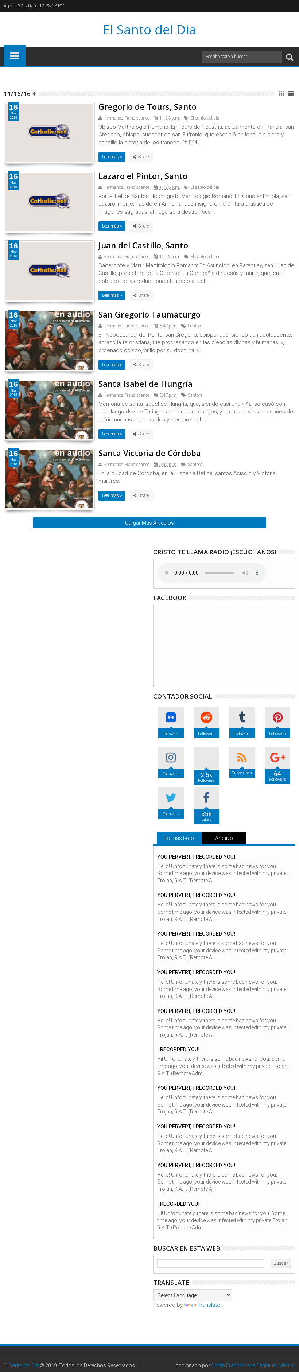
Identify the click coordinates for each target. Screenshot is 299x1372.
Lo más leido (179, 838)
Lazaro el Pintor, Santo (142, 175)
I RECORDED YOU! (178, 1049)
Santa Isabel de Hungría (145, 383)
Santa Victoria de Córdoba (149, 452)
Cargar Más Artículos (149, 523)
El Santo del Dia (149, 29)
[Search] (289, 57)
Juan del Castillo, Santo (143, 245)
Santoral (195, 326)
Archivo (224, 838)
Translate (209, 1305)
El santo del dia (204, 118)
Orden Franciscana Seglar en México (253, 1365)
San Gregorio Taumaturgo (149, 314)
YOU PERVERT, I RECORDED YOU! (196, 857)
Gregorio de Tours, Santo (147, 106)
